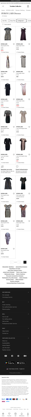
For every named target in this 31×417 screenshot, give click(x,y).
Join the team (6, 347)
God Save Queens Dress (15, 270)
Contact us (5, 333)
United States (15, 409)
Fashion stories (6, 350)
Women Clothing (20, 10)
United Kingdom (9, 409)
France (4, 409)
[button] (28, 6)
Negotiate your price (6, 169)
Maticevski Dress (9, 274)
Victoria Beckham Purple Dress (15, 283)
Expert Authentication (22, 169)
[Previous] (11, 262)
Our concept (5, 295)
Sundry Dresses (14, 281)
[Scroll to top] (25, 262)
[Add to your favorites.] (14, 44)
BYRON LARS (10, 10)
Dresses (28, 10)
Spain (25, 409)
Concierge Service (7, 297)
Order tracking (6, 305)
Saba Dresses (23, 278)
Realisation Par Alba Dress (9, 278)
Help (3, 328)
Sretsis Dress (10, 279)
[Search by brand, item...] (2, 6)
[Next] (19, 262)
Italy (27, 409)
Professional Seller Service (9, 323)
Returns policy (6, 309)
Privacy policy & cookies (15, 373)
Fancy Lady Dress (21, 272)
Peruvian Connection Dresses (14, 276)
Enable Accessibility (15, 0)
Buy (3, 302)
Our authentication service (9, 307)
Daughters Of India (14, 268)
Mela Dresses (19, 279)
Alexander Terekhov (8, 267)
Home (3, 10)
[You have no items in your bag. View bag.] (28, 6)
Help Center (5, 331)
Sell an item (5, 321)
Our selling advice (7, 319)
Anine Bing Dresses (21, 267)
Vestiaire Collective (8, 338)
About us (4, 341)
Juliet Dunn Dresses (8, 272)
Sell (3, 314)
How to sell (5, 317)
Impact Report (6, 345)
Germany (21, 409)
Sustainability (6, 343)
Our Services (6, 292)
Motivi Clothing (20, 274)
